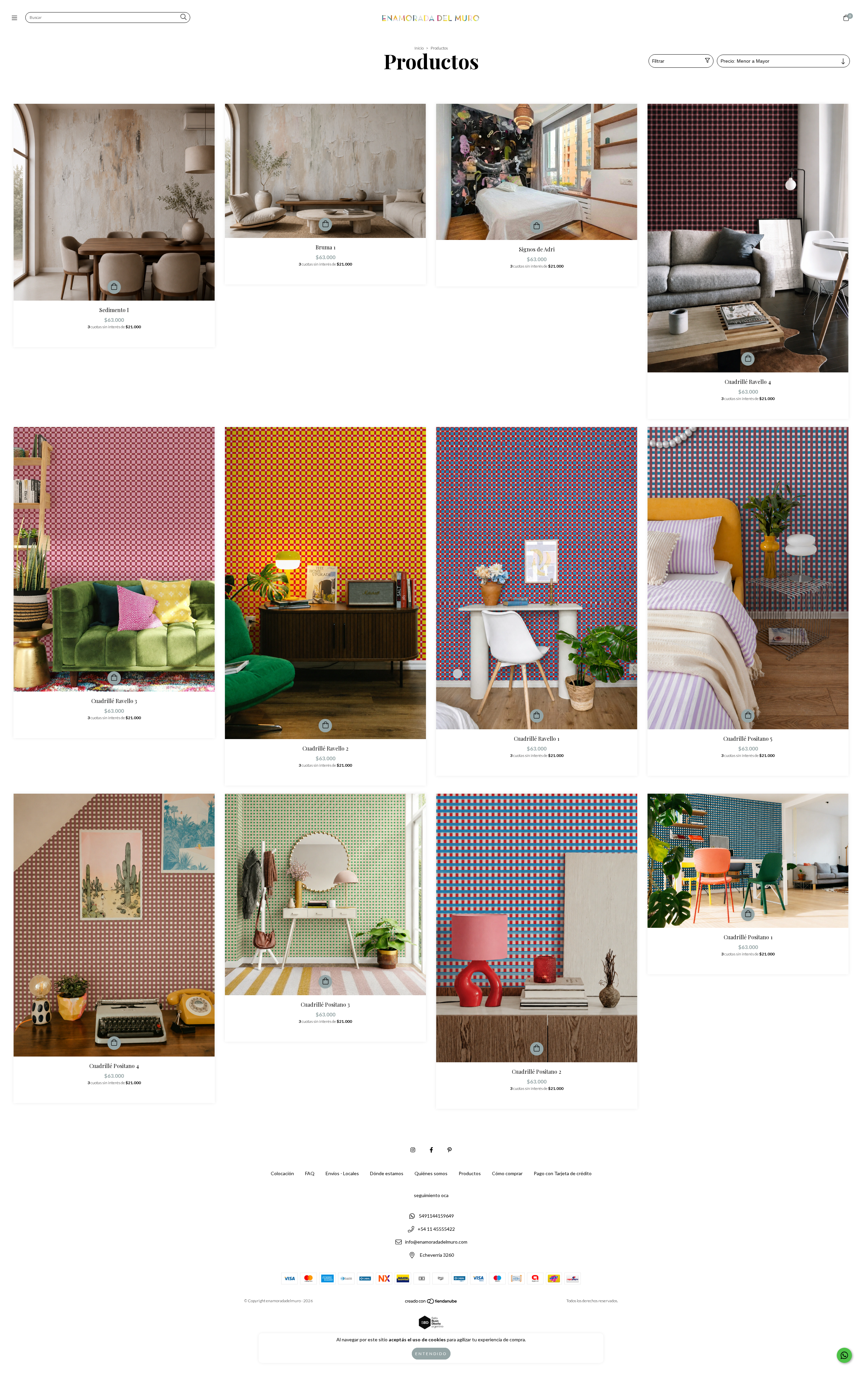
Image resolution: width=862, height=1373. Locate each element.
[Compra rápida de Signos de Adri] (536, 226)
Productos (470, 1173)
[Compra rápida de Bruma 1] (325, 224)
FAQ (309, 1173)
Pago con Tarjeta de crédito (563, 1173)
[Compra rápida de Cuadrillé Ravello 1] (536, 716)
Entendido (431, 1353)
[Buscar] (183, 17)
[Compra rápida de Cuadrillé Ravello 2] (325, 725)
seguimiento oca (431, 1195)
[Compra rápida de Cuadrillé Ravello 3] (114, 678)
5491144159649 (436, 1216)
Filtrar (658, 61)
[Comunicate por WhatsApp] (844, 1355)
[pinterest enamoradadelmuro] (449, 1150)
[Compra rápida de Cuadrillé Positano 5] (748, 716)
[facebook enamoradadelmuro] (431, 1150)
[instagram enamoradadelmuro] (413, 1150)
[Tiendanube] (431, 1302)
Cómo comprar (507, 1173)
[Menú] (16, 18)
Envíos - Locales (342, 1173)
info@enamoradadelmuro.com (436, 1242)
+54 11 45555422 (436, 1229)
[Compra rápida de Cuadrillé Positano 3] (325, 981)
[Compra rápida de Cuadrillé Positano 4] (114, 1043)
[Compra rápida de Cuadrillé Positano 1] (748, 914)
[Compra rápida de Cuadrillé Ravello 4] (748, 359)
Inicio (419, 48)
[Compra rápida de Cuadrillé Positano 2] (536, 1049)
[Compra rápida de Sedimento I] (114, 287)
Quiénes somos (431, 1173)
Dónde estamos (386, 1173)
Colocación (282, 1173)
